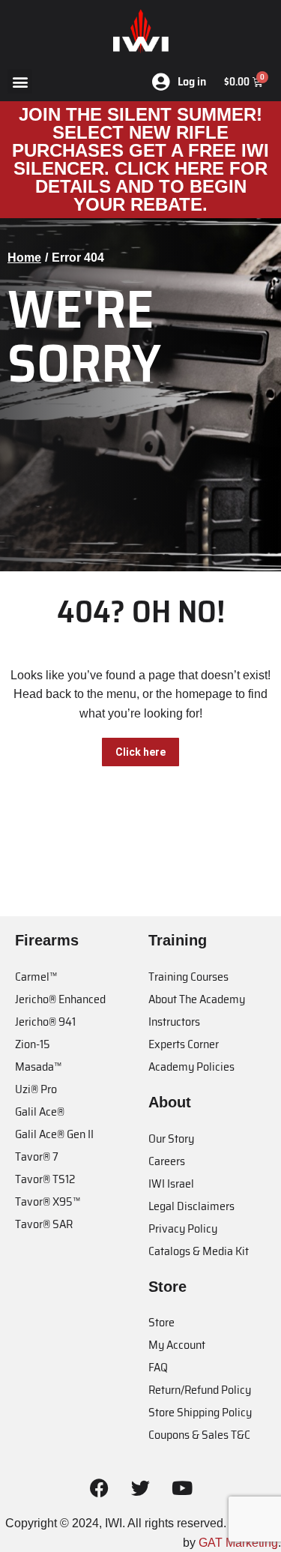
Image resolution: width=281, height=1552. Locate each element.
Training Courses (188, 976)
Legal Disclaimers (191, 1206)
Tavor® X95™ (47, 1201)
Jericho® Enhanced (60, 999)
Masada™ (38, 1066)
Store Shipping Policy (200, 1412)
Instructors (174, 1021)
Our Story (171, 1138)
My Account (176, 1344)
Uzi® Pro (36, 1089)
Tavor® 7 (36, 1156)
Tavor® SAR (44, 1224)
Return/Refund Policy (199, 1389)
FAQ (158, 1367)
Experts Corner (183, 1044)
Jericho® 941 (45, 1021)
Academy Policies (191, 1066)
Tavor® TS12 (45, 1179)
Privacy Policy (182, 1228)
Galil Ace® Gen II (54, 1134)
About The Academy (196, 999)
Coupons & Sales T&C (199, 1434)
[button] (19, 81)
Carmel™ (36, 976)
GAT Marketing (238, 1542)
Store (161, 1322)
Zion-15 (32, 1044)
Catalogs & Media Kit (198, 1251)
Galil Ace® (39, 1111)
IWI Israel (171, 1183)
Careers (166, 1161)
